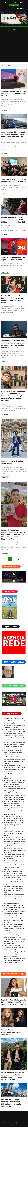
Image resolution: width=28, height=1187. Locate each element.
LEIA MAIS (5, 110)
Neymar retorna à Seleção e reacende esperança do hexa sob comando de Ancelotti (13, 948)
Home (4, 66)
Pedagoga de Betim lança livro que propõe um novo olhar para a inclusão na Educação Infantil (14, 804)
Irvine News (20, 1122)
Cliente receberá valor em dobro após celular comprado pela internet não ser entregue (14, 850)
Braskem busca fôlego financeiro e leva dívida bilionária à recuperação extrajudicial (14, 738)
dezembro (15, 66)
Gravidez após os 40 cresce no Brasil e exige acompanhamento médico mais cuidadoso (14, 856)
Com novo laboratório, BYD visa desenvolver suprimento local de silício (14, 93)
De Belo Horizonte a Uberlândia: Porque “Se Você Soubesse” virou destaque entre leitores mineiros (13, 818)
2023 (9, 66)
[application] (14, 699)
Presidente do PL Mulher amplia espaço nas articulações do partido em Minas (14, 920)
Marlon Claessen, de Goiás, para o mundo (12, 462)
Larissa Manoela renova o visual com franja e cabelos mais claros (12, 1032)
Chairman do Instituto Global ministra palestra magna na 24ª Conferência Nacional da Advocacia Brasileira (13, 344)
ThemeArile (14, 1124)
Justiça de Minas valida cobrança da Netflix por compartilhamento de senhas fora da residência (14, 960)
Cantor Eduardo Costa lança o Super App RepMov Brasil (13, 258)
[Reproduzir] (4, 704)
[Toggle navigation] (14, 29)
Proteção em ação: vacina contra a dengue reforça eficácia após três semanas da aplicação (14, 897)
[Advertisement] (14, 46)
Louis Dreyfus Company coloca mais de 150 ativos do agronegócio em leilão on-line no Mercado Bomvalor (14, 797)
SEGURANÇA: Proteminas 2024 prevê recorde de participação (13, 180)
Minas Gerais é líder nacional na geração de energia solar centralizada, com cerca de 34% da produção (14, 135)
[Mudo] (21, 704)
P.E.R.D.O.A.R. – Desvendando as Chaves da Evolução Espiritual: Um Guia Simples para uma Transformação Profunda (13, 396)
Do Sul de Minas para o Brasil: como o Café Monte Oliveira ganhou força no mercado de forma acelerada (14, 731)
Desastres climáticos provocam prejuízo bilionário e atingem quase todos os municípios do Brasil (14, 935)
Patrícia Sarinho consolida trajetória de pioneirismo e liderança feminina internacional (14, 776)
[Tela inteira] (24, 704)
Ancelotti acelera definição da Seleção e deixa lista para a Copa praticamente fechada (15, 954)
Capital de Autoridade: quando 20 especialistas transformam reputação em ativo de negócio (15, 721)
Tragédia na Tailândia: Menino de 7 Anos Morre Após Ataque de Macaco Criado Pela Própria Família (14, 907)
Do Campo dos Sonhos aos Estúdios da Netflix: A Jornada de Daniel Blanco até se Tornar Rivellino (14, 914)
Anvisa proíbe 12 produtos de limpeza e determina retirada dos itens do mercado (13, 753)
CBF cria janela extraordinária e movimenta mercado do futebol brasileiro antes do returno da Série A (15, 873)
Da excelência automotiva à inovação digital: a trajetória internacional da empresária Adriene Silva (15, 791)
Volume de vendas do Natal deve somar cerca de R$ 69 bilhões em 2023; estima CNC (13, 220)
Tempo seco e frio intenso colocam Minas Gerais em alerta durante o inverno (14, 833)
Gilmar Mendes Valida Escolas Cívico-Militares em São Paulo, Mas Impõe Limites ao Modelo (14, 941)
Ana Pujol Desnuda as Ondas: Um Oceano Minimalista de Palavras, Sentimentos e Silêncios (13, 299)
